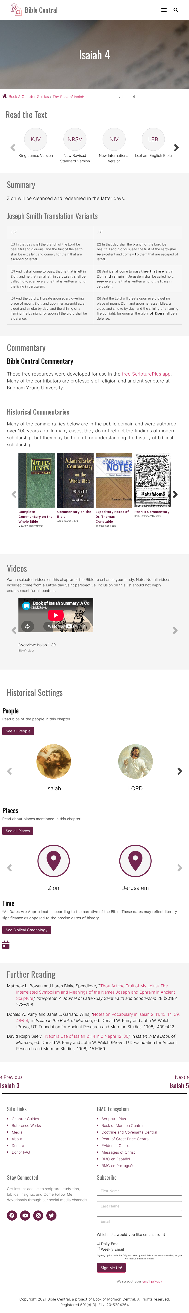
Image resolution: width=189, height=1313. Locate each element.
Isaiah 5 (179, 1085)
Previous (13, 1077)
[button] (163, 10)
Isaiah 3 (10, 1085)
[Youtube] (25, 1215)
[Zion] (53, 861)
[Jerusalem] (135, 861)
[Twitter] (51, 1215)
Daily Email (110, 1244)
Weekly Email (112, 1249)
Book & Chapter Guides (29, 96)
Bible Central (41, 10)
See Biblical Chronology (26, 930)
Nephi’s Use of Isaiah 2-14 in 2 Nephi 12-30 (86, 1036)
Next (181, 1077)
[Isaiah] (53, 761)
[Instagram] (38, 1215)
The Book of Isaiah (68, 96)
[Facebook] (12, 1215)
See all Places (18, 830)
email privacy (152, 1281)
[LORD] (135, 761)
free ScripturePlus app (146, 374)
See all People (18, 731)
